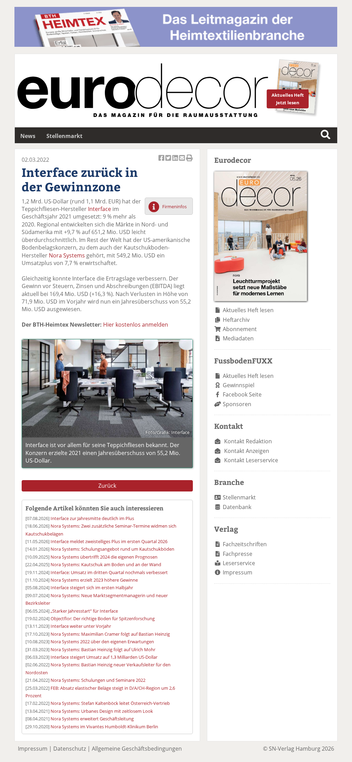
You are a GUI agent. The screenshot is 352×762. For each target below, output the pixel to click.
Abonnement (240, 329)
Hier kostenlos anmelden (135, 324)
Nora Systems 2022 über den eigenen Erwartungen (102, 641)
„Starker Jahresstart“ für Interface (84, 611)
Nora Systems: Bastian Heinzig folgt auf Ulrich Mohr (103, 649)
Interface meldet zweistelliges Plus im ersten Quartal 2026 (109, 541)
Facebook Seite (242, 394)
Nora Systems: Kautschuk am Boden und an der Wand (106, 564)
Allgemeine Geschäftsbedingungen (137, 748)
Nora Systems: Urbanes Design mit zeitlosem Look (102, 711)
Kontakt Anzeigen (246, 451)
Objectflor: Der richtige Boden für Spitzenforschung (103, 618)
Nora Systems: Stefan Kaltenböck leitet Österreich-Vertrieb (110, 703)
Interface (99, 209)
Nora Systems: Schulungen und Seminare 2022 (98, 680)
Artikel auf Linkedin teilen (175, 161)
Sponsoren (237, 404)
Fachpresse (237, 554)
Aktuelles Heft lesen (248, 310)
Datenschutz (69, 748)
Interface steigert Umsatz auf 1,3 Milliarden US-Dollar (104, 657)
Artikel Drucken (189, 161)
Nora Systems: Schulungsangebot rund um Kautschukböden (112, 549)
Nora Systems (67, 255)
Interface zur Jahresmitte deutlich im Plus (92, 518)
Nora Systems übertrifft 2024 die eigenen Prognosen (104, 557)
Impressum (237, 572)
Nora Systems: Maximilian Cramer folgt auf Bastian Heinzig (110, 634)
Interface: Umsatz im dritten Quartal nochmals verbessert (109, 572)
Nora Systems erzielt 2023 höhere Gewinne (94, 580)
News (27, 136)
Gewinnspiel (238, 385)
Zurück (107, 485)
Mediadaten (238, 338)
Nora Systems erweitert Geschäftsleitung (92, 719)
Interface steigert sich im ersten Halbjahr (92, 587)
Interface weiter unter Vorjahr (81, 626)
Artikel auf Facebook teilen (161, 161)
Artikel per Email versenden (182, 161)
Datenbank (237, 507)
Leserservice (239, 563)
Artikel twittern (168, 161)
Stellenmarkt (64, 136)
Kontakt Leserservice (251, 460)
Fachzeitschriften (245, 544)
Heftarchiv (236, 320)
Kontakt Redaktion (248, 441)
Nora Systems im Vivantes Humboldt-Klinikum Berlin (104, 726)
